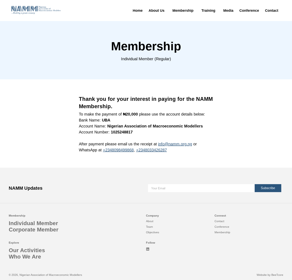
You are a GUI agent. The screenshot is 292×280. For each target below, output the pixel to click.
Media (228, 11)
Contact (271, 11)
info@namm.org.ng (175, 144)
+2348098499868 (118, 150)
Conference (249, 11)
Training (208, 11)
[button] (157, 10)
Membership (182, 11)
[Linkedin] (147, 249)
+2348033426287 (151, 150)
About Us (156, 11)
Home (138, 11)
